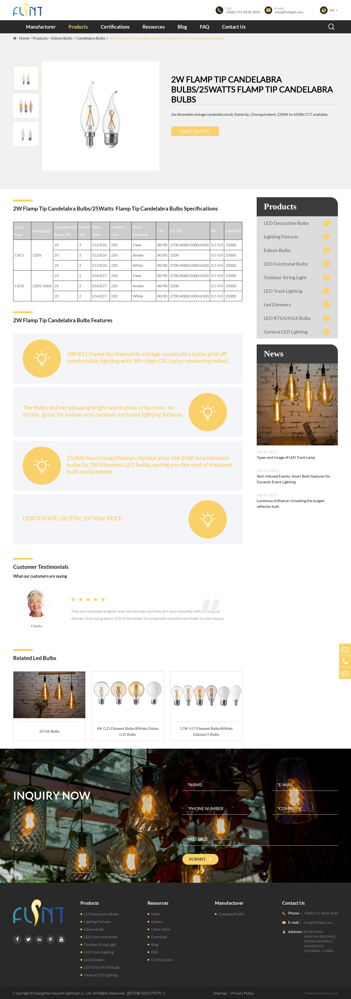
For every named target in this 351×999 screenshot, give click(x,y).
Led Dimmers (277, 304)
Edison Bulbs (62, 38)
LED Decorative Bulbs (286, 223)
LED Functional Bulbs (286, 264)
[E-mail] (345, 649)
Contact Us (234, 27)
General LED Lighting (286, 331)
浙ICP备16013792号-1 (146, 993)
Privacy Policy (242, 993)
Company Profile (231, 914)
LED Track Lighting (283, 291)
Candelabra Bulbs (90, 38)
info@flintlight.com (289, 12)
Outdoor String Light (285, 277)
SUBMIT (200, 859)
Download (159, 937)
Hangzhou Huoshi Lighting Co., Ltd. (63, 993)
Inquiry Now (51, 795)
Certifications (115, 27)
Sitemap (220, 993)
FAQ (204, 27)
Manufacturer (41, 27)
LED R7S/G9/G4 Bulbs (287, 318)
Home (24, 38)
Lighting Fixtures (281, 236)
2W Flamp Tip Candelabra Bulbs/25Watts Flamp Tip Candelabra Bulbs (166, 38)
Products (78, 27)
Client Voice (160, 929)
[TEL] (345, 661)
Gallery (157, 921)
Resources (154, 27)
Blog (182, 27)
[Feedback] (345, 673)
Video (155, 914)
